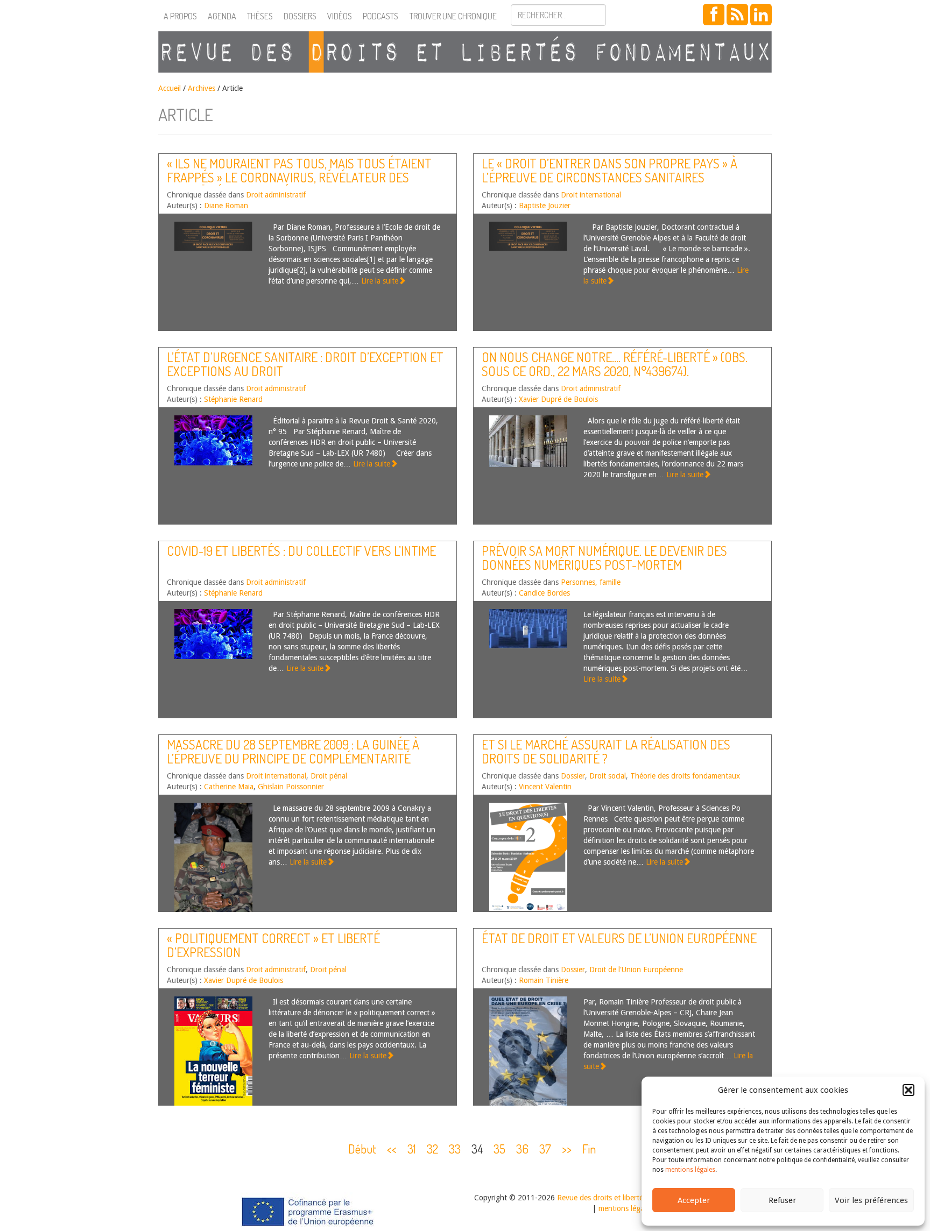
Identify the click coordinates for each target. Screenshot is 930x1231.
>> (567, 1148)
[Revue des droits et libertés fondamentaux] (465, 52)
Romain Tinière (543, 980)
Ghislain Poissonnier (291, 786)
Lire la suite (379, 281)
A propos (180, 16)
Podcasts (380, 16)
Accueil (169, 88)
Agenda (222, 16)
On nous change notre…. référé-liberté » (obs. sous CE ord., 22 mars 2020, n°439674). (615, 364)
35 (499, 1148)
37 (545, 1148)
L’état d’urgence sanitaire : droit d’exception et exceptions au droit (305, 364)
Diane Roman (226, 205)
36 (522, 1148)
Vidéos (339, 16)
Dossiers (300, 16)
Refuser (782, 1200)
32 (432, 1148)
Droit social (607, 776)
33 (455, 1148)
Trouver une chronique (453, 16)
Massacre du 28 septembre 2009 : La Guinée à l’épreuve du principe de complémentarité (293, 751)
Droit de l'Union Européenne (636, 969)
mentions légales (690, 1169)
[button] (908, 1090)
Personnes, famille (591, 582)
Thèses (260, 16)
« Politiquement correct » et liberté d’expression (273, 945)
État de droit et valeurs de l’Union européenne (619, 938)
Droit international (591, 194)
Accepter (694, 1200)
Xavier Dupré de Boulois (558, 399)
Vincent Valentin (545, 786)
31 (411, 1148)
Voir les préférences (871, 1200)
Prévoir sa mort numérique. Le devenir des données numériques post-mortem (604, 557)
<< (392, 1148)
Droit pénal (329, 776)
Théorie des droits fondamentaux (685, 776)
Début (362, 1148)
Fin (589, 1148)
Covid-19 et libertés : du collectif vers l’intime (301, 550)
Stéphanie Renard (233, 399)
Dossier (573, 776)
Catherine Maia (228, 786)
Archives (201, 88)
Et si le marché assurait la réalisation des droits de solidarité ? (606, 751)
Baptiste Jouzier (544, 205)
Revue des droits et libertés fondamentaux (626, 1197)
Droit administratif (276, 194)
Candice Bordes (544, 593)
